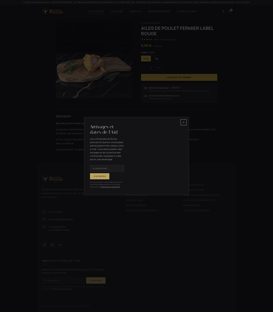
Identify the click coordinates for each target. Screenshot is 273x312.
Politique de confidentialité (110, 187)
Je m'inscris (100, 176)
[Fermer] (183, 122)
